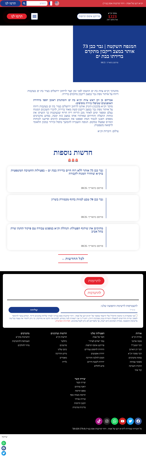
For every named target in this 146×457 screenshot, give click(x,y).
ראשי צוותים (80, 386)
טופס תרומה (80, 391)
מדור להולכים (24, 345)
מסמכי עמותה (136, 362)
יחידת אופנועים (97, 353)
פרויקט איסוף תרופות (95, 345)
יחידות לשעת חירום (95, 362)
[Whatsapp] (114, 421)
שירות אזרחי (80, 399)
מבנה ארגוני (137, 341)
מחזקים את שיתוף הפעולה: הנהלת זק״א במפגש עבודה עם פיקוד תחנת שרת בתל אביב (57, 230)
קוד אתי (138, 370)
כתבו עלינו (62, 349)
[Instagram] (106, 421)
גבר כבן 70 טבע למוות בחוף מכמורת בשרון (77, 199)
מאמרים (63, 357)
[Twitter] (130, 421)
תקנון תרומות (80, 403)
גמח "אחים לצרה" (96, 341)
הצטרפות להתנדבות (21, 341)
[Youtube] (122, 421)
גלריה (64, 362)
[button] (34, 16)
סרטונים (63, 345)
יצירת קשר (81, 382)
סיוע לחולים (99, 366)
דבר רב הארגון (135, 349)
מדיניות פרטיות (79, 407)
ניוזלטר (64, 341)
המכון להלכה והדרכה (95, 357)
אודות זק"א (137, 337)
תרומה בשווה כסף (78, 395)
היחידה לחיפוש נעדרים (94, 349)
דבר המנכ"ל (136, 345)
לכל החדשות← (73, 259)
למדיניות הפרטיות (63, 321)
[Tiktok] (99, 421)
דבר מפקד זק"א (135, 353)
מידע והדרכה (61, 353)
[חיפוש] (24, 3)
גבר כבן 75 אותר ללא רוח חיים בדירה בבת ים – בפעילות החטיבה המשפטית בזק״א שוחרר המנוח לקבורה (57, 172)
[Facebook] (138, 421)
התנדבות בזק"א (23, 337)
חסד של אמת (98, 337)
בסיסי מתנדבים (135, 357)
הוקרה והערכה (135, 366)
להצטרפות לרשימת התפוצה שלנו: (119, 305)
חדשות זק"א (61, 337)
